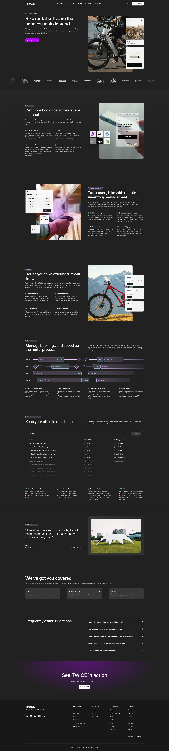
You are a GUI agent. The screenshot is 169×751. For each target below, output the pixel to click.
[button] (70, 3)
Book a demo (84, 686)
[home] (30, 3)
